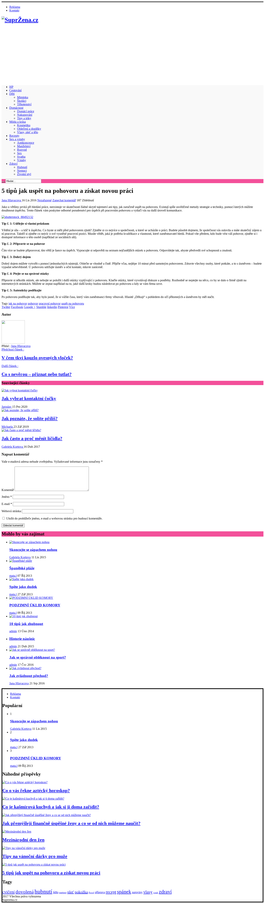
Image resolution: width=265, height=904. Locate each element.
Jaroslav (7, 406)
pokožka (81, 892)
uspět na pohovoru (72, 303)
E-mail (7, 504)
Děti (12, 93)
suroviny (137, 892)
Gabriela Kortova (13, 446)
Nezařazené (44, 200)
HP (11, 86)
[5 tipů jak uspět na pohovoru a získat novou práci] (34, 864)
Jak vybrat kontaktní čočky (29, 398)
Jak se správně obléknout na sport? (37, 657)
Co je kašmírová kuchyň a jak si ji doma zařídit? (50, 806)
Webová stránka (11, 511)
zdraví (165, 891)
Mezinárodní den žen (23, 839)
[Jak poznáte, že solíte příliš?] (20, 410)
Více (72, 307)
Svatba (21, 156)
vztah (155, 893)
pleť (70, 892)
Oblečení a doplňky (29, 128)
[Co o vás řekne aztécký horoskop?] (25, 782)
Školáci (21, 100)
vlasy (147, 891)
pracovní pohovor (50, 303)
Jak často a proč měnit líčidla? (32, 438)
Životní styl (24, 174)
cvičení (8, 891)
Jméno (7, 496)
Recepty (14, 135)
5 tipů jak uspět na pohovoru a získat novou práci (51, 872)
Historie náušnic (22, 639)
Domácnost (16, 107)
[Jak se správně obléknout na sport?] (32, 649)
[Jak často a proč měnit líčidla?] (21, 430)
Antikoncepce (25, 142)
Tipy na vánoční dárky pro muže (34, 856)
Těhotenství (24, 104)
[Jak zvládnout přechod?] (25, 668)
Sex (19, 153)
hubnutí (43, 891)
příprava (100, 892)
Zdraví (13, 163)
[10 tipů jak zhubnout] (23, 616)
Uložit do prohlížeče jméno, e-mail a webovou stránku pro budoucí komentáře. (54, 518)
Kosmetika (23, 125)
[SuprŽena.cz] (20, 19)
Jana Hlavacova (12, 200)
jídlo (55, 892)
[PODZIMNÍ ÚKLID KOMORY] (31, 597)
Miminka (22, 97)
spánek (124, 891)
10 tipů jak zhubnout (26, 624)
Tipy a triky (24, 118)
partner (63, 892)
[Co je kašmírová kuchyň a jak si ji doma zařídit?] (33, 798)
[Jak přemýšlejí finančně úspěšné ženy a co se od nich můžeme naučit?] (46, 815)
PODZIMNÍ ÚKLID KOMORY (34, 605)
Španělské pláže (21, 568)
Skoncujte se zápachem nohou (33, 550)
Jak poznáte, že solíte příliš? (30, 418)
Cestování (15, 90)
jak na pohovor (18, 303)
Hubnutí (22, 167)
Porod (91, 893)
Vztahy (21, 160)
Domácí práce (25, 111)
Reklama (14, 7)
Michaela (8, 426)
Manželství (23, 146)
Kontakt (14, 10)
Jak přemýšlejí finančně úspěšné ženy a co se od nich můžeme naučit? (71, 823)
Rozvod (22, 149)
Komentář (8, 490)
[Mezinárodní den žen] (16, 831)
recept (111, 891)
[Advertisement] (132, 55)
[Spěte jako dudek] (21, 579)
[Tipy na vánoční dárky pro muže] (23, 848)
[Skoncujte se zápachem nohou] (29, 542)
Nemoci (22, 170)
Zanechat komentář (64, 200)
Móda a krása (17, 121)
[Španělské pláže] (20, 560)
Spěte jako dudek (23, 587)
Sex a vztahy (17, 139)
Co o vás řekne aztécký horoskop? (36, 790)
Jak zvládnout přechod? (28, 676)
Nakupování (24, 114)
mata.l (13, 575)
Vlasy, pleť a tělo (27, 132)
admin (13, 631)
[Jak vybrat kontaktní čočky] (20, 390)
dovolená (25, 891)
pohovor (33, 303)
